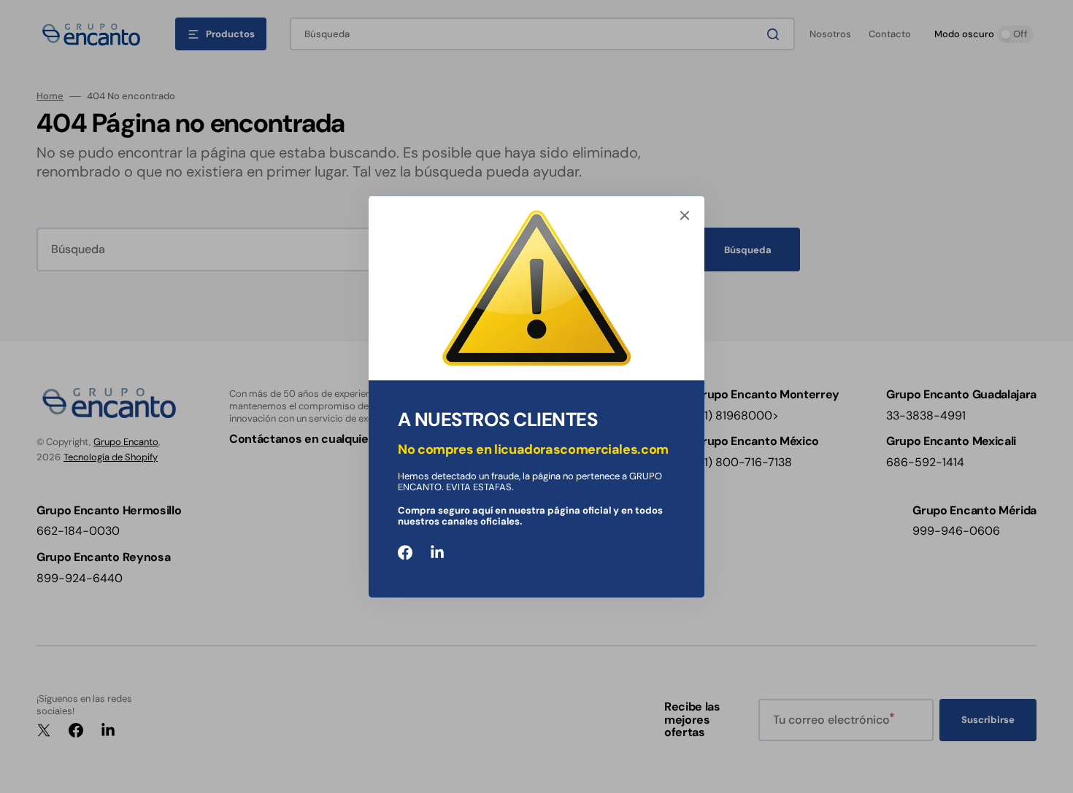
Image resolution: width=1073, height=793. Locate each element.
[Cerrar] (685, 215)
